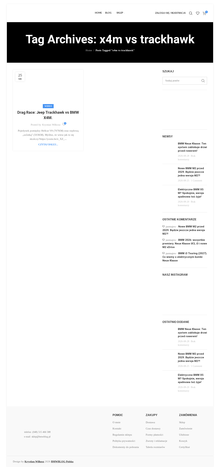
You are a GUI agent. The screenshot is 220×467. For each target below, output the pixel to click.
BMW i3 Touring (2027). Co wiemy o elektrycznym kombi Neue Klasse (184, 257)
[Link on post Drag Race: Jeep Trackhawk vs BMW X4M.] (48, 88)
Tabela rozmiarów (155, 447)
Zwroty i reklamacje (156, 441)
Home (89, 50)
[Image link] (35, 418)
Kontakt (117, 428)
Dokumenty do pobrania (126, 447)
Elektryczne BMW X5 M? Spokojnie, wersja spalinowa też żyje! (191, 193)
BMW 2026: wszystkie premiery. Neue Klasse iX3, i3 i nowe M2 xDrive (184, 243)
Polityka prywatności (124, 441)
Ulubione (184, 434)
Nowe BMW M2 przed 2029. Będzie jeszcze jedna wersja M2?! (191, 172)
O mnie (116, 422)
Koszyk (183, 441)
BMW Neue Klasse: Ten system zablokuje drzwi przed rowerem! (192, 147)
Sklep (182, 422)
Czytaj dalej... (48, 144)
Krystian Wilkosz (51, 124)
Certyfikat (184, 447)
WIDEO (48, 106)
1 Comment (196, 180)
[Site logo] (38, 13)
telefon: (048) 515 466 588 (37, 432)
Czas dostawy (153, 428)
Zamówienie (185, 428)
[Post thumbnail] (168, 151)
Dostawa (150, 422)
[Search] (190, 13)
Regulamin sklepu (122, 434)
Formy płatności (154, 434)
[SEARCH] (203, 81)
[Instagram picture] (169, 287)
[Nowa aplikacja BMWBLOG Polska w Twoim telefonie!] (80, 418)
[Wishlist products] (197, 13)
